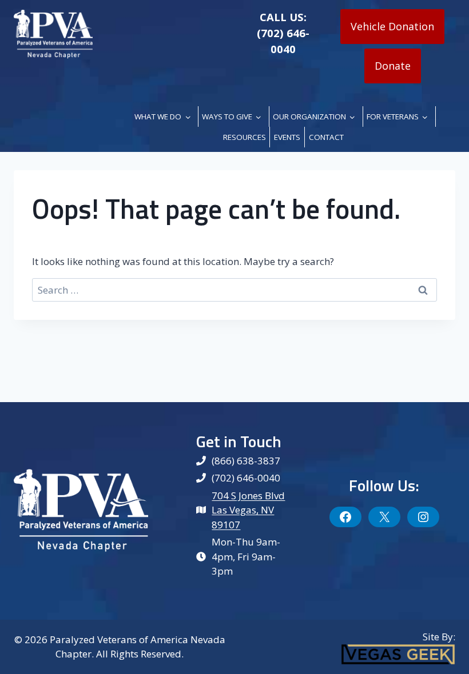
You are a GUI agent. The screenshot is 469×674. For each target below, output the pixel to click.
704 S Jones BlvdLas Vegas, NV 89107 (248, 510)
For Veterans (393, 116)
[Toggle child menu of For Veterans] (425, 116)
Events (287, 137)
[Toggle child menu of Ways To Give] (258, 116)
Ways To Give (227, 116)
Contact (326, 137)
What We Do (157, 116)
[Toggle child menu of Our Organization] (352, 116)
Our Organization (309, 116)
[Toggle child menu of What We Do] (187, 116)
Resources (244, 137)
